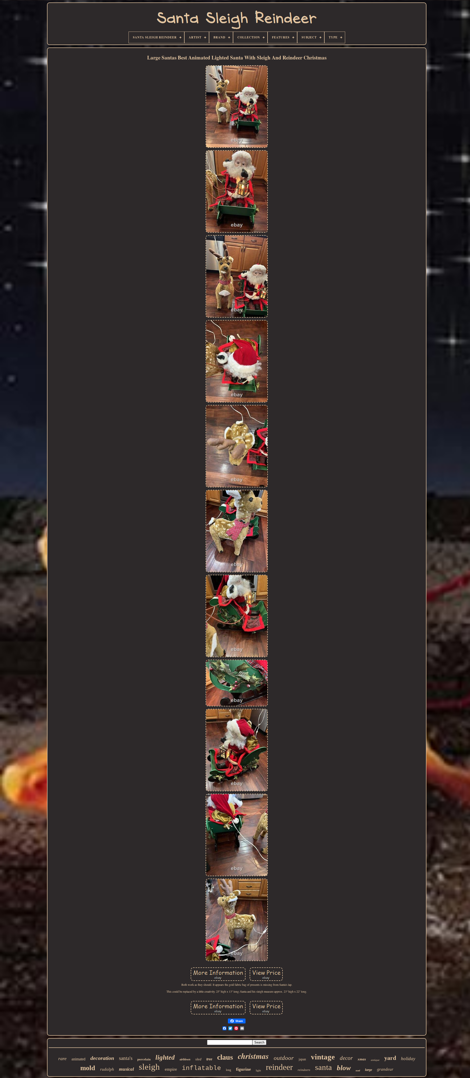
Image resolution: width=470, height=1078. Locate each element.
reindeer (279, 1067)
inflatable (201, 1068)
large (368, 1070)
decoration (102, 1058)
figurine (243, 1069)
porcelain (144, 1059)
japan (302, 1059)
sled (198, 1059)
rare (62, 1058)
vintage (323, 1057)
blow (344, 1068)
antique (375, 1059)
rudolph (107, 1069)
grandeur (385, 1069)
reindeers (304, 1070)
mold (87, 1068)
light (258, 1070)
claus (225, 1057)
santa (323, 1067)
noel (358, 1070)
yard (390, 1058)
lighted (165, 1057)
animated (78, 1059)
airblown (185, 1059)
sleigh (149, 1067)
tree (209, 1059)
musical (126, 1069)
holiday (408, 1058)
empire (171, 1069)
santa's (125, 1058)
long (228, 1070)
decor (346, 1058)
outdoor (284, 1058)
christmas (253, 1055)
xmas (362, 1059)
